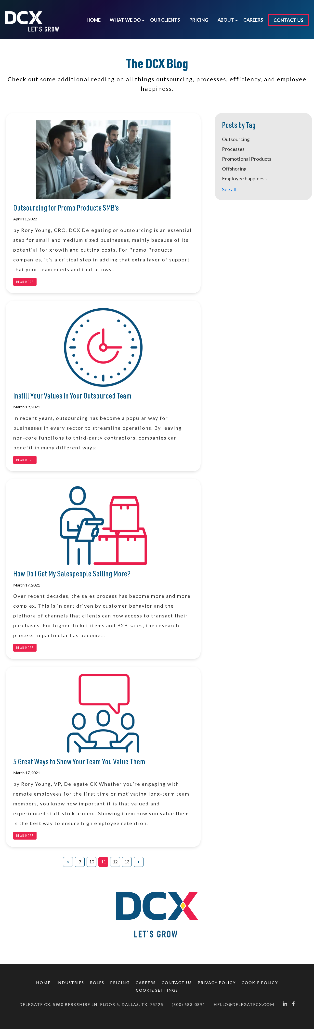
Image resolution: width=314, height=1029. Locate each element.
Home (94, 20)
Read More (25, 282)
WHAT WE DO (125, 20)
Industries (70, 982)
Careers (146, 982)
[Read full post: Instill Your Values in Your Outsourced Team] (103, 348)
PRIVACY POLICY (217, 982)
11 (103, 861)
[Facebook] (293, 1004)
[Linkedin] (285, 1004)
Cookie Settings (157, 990)
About (226, 20)
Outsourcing (236, 139)
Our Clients (165, 20)
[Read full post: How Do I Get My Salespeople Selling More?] (103, 526)
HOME (43, 982)
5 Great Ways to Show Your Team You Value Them (79, 762)
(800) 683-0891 (188, 1004)
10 (91, 861)
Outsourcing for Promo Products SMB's (66, 209)
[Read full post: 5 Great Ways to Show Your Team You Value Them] (103, 714)
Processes (233, 149)
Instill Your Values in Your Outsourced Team (72, 397)
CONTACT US (288, 20)
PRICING (198, 20)
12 (115, 861)
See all (229, 189)
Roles (97, 982)
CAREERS (253, 20)
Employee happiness (244, 178)
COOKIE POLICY (260, 982)
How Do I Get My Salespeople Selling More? (72, 575)
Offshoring (234, 169)
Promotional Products (246, 159)
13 (126, 861)
